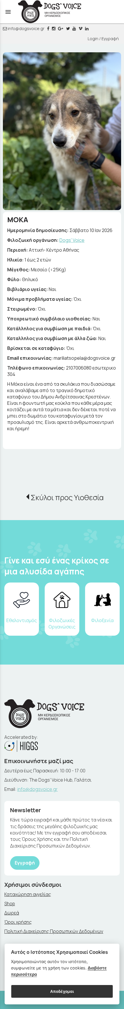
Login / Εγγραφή (103, 38)
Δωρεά (11, 913)
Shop (9, 903)
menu (8, 11)
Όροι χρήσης (18, 922)
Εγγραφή (25, 863)
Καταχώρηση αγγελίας (27, 894)
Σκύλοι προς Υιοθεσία (67, 497)
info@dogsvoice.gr (25, 28)
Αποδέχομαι (62, 991)
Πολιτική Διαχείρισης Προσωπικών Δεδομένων (53, 931)
